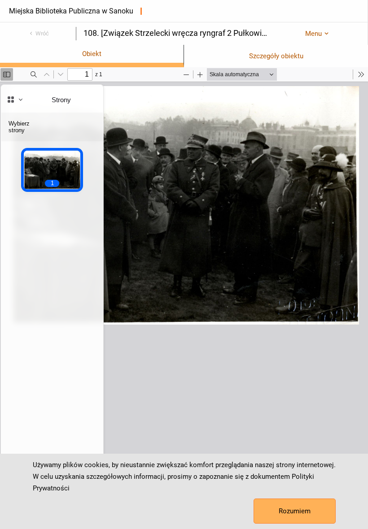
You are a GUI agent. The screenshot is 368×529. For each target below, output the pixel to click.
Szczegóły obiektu (276, 56)
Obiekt (91, 54)
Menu (313, 34)
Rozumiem (295, 511)
